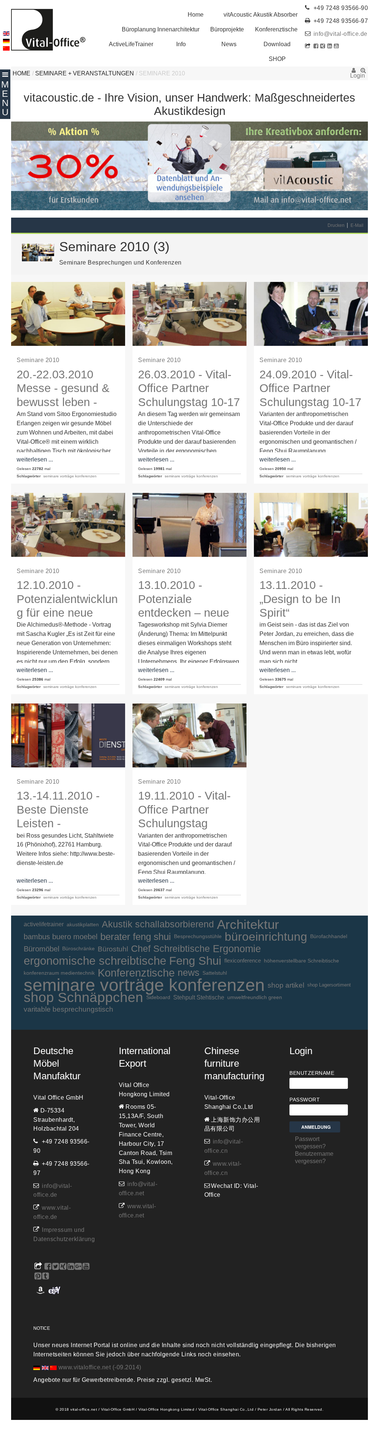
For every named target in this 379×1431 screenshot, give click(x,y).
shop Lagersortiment (329, 985)
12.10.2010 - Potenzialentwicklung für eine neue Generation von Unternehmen (67, 613)
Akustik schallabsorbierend (158, 924)
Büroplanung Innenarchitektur (160, 29)
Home (196, 14)
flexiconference (242, 960)
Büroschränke (78, 948)
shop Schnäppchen (83, 997)
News (229, 44)
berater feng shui (135, 936)
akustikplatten (83, 924)
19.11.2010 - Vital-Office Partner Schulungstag (184, 809)
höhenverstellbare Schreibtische (301, 961)
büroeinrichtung (266, 937)
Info (181, 44)
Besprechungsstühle (198, 936)
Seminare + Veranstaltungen (84, 73)
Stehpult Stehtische (198, 997)
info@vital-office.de (340, 34)
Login (353, 72)
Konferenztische (276, 29)
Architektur (248, 925)
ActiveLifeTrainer (131, 44)
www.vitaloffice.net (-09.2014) (99, 1367)
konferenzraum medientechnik (59, 973)
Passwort (304, 1100)
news (188, 973)
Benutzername (311, 1073)
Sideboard (158, 997)
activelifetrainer (44, 924)
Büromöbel (41, 949)
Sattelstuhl (214, 973)
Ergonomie (237, 948)
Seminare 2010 (38, 360)
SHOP (277, 59)
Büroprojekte (227, 29)
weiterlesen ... (35, 459)
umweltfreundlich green (254, 997)
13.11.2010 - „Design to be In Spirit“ (300, 599)
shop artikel (286, 985)
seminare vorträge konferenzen (70, 476)
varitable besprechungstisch (68, 1009)
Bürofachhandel (328, 936)
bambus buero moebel (60, 937)
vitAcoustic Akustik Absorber (261, 14)
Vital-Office (48, 29)
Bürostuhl (113, 949)
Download (277, 44)
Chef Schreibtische (170, 949)
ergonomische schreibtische (95, 961)
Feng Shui (195, 961)
